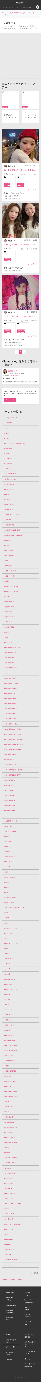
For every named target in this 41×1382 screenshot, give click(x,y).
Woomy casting (11, 1305)
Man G (6, 892)
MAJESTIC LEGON (10, 821)
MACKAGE (7, 520)
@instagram (28, 1359)
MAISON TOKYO (9, 780)
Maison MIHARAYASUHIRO (13, 749)
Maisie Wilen (8, 642)
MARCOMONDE (9, 1061)
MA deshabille (9, 484)
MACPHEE (7, 540)
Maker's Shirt (8, 826)
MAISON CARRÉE (10, 663)
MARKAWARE (8, 1239)
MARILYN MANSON (11, 1158)
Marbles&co (8, 1010)
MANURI (7, 994)
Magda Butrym (9, 606)
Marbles (6, 1005)
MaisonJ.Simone (9, 800)
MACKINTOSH (9, 525)
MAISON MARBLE (10, 719)
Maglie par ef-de (9, 617)
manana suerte (9, 903)
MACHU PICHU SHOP (11, 515)
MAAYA (6, 494)
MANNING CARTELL (11, 943)
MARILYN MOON (10, 1163)
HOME (4, 13)
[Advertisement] (20, 56)
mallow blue (8, 862)
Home (8, 1335)
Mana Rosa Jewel (10, 897)
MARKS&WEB (8, 1255)
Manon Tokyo (8, 969)
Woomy (20, 2)
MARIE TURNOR (9, 1137)
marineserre (8, 1188)
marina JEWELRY (10, 1173)
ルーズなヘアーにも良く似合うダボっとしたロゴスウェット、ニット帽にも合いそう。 (20, 244)
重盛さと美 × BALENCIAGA (13, 345)
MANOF (6, 948)
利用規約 (9, 1359)
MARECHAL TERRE (10, 1081)
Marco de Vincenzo (10, 1050)
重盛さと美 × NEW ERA (12, 196)
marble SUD (8, 999)
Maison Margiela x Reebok (13, 729)
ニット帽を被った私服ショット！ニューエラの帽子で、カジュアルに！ (20, 170)
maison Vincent (9, 790)
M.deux (6, 453)
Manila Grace (8, 933)
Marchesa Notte (9, 1040)
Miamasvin (7, 113)
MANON (7, 964)
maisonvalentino (9, 811)
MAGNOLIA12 (8, 622)
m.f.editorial (8, 458)
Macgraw (7, 499)
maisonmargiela (9, 805)
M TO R (6, 438)
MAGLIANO (8, 612)
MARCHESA (8, 1035)
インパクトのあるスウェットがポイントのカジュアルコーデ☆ (20, 316)
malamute (7, 841)
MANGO (7, 923)
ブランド (31, 13)
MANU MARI (8, 984)
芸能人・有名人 (28, 7)
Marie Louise (8, 1132)
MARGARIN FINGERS (11, 1096)
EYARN (35, 382)
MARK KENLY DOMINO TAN (13, 1224)
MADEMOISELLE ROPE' (12, 591)
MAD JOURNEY (9, 555)
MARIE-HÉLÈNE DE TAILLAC (14, 1142)
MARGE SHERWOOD (11, 1107)
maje (5, 816)
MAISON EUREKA (10, 703)
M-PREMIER (8, 448)
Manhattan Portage (10, 928)
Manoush (7, 974)
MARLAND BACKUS (11, 1260)
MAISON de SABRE (10, 688)
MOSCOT (16, 382)
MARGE (6, 1102)
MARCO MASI (8, 1056)
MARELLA (7, 1086)
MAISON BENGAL (10, 652)
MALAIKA (7, 836)
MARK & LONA (9, 1214)
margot (6, 1112)
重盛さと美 (11, 166)
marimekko (8, 1168)
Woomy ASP (10, 1293)
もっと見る (32, 189)
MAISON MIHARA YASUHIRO (14, 744)
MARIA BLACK (9, 1117)
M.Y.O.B (7, 469)
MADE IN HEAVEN (10, 571)
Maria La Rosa (9, 1122)
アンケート (10, 400)
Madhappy (7, 596)
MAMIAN (7, 882)
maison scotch (9, 760)
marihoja (7, 1153)
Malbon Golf (8, 851)
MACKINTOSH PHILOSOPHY (13, 535)
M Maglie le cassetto (11, 418)
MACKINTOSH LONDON (12, 530)
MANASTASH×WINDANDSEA (14, 908)
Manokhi (7, 954)
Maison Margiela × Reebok (13, 739)
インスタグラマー (8, 7)
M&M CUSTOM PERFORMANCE (15, 443)
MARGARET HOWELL (11, 1091)
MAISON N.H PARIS (10, 754)
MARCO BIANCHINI (10, 1045)
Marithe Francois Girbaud (13, 1204)
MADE (6, 561)
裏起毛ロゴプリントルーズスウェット (10, 117)
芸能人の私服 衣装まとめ (17, 13)
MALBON (7, 846)
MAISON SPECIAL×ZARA (12, 775)
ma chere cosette (10, 479)
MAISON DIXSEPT (10, 693)
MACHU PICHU (9, 509)
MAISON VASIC (9, 785)
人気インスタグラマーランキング (29, 1344)
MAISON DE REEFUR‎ (11, 683)
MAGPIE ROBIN (9, 627)
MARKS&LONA (9, 1250)
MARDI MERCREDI (10, 1071)
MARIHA (7, 1147)
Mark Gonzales (9, 1219)
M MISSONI (8, 423)
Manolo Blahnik (9, 959)
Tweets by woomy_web (12, 1279)
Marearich (7, 1076)
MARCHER (7, 1030)
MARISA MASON (9, 1193)
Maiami (6, 632)
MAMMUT (7, 887)
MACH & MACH (9, 504)
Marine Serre (8, 1183)
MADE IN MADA (9, 576)
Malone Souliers (9, 867)
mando (6, 913)
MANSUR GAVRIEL (10, 979)
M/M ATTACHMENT (10, 474)
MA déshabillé (9, 489)
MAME (6, 872)
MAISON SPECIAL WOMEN (13, 770)
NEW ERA (24, 382)
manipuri (7, 938)
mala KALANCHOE (10, 831)
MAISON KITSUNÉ (10, 714)
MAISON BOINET (10, 658)
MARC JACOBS (9, 1020)
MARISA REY (8, 1199)
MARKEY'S (7, 1244)
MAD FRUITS (8, 550)
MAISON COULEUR (10, 668)
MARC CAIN (8, 1015)
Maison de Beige (9, 673)
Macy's (6, 545)
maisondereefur (9, 795)
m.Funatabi (8, 464)
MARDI (6, 1066)
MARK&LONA (8, 1229)
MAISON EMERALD (10, 698)
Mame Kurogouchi (10, 877)
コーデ (18, 7)
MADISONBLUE (9, 601)
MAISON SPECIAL (10, 765)
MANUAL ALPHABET (11, 989)
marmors (7, 1265)
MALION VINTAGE (10, 857)
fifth (30, 382)
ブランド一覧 (10, 1347)
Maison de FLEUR (10, 678)
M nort (6, 428)
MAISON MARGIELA (11, 724)
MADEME (7, 581)
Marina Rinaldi (8, 1178)
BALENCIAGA (7, 382)
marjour (6, 1209)
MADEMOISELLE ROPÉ (12, 586)
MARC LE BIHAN (9, 1025)
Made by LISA (8, 566)
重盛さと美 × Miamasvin (12, 199)
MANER (6, 918)
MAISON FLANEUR (10, 709)
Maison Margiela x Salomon (13, 734)
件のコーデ (14, 375)
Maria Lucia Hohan (10, 1127)
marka (6, 1234)
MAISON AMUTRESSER (12, 647)
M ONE (6, 433)
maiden (6, 637)
